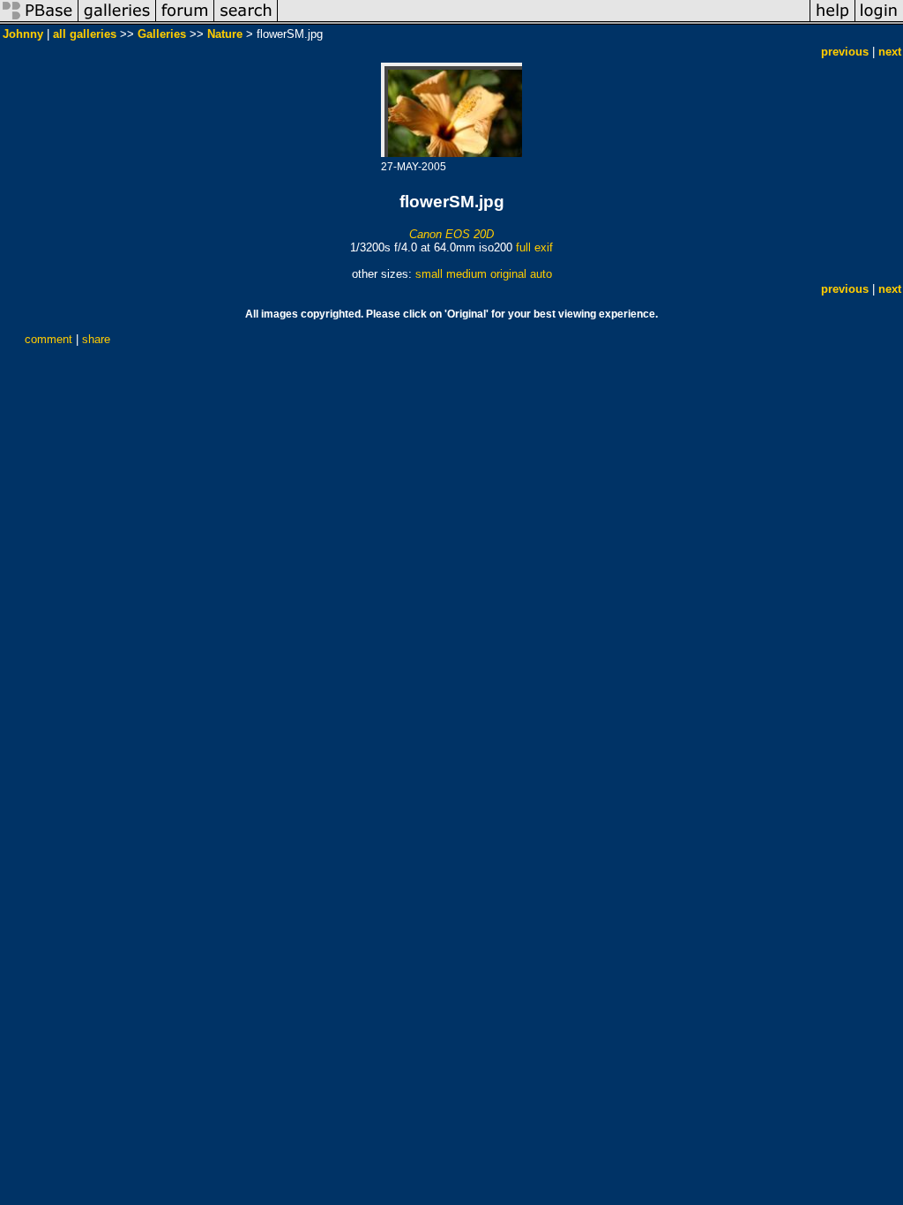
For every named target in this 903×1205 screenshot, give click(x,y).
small (429, 274)
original (508, 274)
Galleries (162, 34)
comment (48, 339)
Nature (225, 34)
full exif (534, 247)
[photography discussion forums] (185, 20)
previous (845, 51)
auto (541, 274)
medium (466, 274)
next (889, 51)
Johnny (23, 34)
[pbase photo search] (246, 20)
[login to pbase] (879, 20)
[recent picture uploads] (117, 20)
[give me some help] (832, 20)
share (96, 339)
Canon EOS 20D (451, 234)
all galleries (84, 34)
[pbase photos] (39, 20)
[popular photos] (544, 20)
